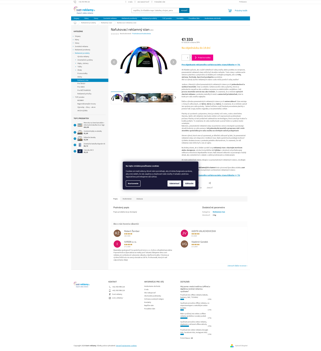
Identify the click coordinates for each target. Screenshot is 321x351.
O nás (130, 2)
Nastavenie (133, 183)
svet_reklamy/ (117, 298)
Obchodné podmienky (152, 296)
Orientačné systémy (85, 60)
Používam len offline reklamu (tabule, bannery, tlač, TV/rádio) (194, 296)
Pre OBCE (81, 87)
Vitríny (79, 77)
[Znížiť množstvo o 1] (190, 59)
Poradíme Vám (159, 2)
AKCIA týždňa (82, 110)
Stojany (78, 36)
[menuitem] (76, 18)
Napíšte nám (149, 305)
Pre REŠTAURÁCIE (84, 90)
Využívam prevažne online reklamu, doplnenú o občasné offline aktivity (193, 323)
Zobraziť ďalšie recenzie (237, 266)
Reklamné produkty (82, 53)
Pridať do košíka (204, 57)
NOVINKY (80, 100)
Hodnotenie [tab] (127, 199)
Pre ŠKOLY (81, 83)
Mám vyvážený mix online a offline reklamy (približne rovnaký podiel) (193, 314)
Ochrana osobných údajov (154, 299)
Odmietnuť (174, 183)
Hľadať (184, 10)
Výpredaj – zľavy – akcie (86, 107)
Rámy (77, 39)
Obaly (79, 70)
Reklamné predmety (82, 50)
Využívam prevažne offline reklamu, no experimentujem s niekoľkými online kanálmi (194, 305)
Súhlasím (189, 183)
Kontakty (147, 302)
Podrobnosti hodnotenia (141, 34)
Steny (77, 43)
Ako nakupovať (143, 2)
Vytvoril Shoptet (241, 345)
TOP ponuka (79, 97)
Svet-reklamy (117, 294)
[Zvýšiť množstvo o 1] (190, 56)
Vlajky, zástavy (83, 63)
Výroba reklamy (83, 56)
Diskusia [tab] (140, 199)
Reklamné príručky (84, 94)
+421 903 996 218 (118, 287)
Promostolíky (82, 73)
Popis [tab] (115, 199)
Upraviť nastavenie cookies (126, 345)
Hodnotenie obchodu (152, 286)
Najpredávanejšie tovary (86, 104)
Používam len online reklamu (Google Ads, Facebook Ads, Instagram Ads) (194, 331)
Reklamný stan (82, 80)
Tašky (79, 66)
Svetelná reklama (81, 46)
